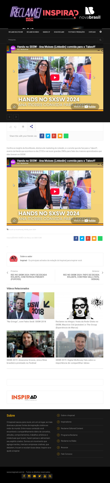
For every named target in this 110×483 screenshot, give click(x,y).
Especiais (92, 32)
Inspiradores (66, 422)
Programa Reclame (69, 435)
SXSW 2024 (17, 238)
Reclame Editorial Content (72, 428)
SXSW (26, 229)
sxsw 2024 (32, 229)
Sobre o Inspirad (68, 415)
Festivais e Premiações (76, 32)
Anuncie (64, 447)
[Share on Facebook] (42, 136)
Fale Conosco (66, 454)
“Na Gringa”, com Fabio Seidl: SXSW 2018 (26, 321)
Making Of (46, 32)
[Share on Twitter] (48, 136)
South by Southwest (16, 229)
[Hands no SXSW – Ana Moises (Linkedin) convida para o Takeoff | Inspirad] (55, 14)
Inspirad (9, 238)
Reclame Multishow (16, 32)
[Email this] (60, 136)
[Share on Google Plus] (54, 136)
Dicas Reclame (59, 32)
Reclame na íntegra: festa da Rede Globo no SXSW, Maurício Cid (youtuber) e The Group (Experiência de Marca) (77, 324)
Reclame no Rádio (33, 32)
